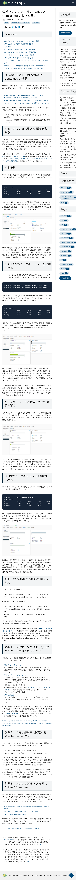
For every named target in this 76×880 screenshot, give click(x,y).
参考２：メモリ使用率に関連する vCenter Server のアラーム (26, 66)
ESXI (63, 220)
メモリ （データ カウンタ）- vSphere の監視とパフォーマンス (27, 103)
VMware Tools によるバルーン (15, 675)
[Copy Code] (40, 182)
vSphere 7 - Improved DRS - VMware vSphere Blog (22, 828)
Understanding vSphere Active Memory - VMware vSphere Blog (27, 100)
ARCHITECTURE (67, 246)
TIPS (63, 224)
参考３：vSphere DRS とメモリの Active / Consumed (23, 68)
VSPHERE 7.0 (66, 238)
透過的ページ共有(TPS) (12, 665)
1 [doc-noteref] (12, 387)
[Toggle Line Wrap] (48, 182)
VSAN (63, 202)
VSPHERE (65, 187)
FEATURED (65, 251)
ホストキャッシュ (32, 687)
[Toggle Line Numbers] (44, 182)
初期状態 (7, 47)
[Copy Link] (22, 27)
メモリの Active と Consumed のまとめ (18, 58)
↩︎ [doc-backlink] (40, 844)
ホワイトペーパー (12, 714)
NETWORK (65, 255)
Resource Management (20, 23)
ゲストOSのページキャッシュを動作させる (20, 49)
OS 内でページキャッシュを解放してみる (19, 55)
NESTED (64, 268)
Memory (36, 23)
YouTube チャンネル (17, 156)
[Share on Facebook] (16, 27)
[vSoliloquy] (35, 3)
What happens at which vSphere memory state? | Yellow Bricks (24, 721)
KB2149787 (8, 840)
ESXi (6, 23)
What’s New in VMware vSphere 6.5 (17, 814)
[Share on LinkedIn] (19, 27)
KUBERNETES (66, 192)
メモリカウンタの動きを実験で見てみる (18, 44)
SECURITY (65, 233)
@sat (4, 156)
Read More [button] (65, 33)
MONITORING (66, 264)
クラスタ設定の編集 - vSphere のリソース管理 (21, 811)
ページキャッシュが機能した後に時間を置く (20, 52)
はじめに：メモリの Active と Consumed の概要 (21, 41)
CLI (63, 260)
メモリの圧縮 (9, 695)
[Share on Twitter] (12, 27)
